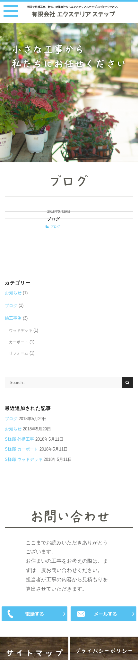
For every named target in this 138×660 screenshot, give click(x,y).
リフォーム (18, 353)
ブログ (53, 219)
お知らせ (13, 292)
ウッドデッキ (20, 330)
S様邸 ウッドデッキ (23, 459)
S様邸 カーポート (21, 449)
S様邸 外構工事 (19, 439)
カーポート (18, 342)
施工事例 (13, 318)
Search (127, 382)
